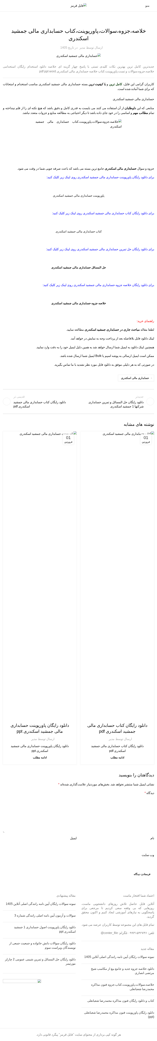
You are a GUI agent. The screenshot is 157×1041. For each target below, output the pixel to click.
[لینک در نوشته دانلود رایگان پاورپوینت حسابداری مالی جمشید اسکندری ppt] (40, 575)
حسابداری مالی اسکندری (121, 168)
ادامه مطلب (117, 757)
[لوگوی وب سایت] (78, 5)
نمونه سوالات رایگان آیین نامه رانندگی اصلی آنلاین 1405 (119, 956)
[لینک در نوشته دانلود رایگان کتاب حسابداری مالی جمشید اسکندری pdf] (117, 575)
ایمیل (73, 838)
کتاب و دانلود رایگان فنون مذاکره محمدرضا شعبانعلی (120, 1000)
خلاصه (78, 21)
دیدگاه (149, 793)
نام (152, 838)
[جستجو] (4, 6)
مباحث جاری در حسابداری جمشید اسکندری (112, 329)
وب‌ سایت (148, 855)
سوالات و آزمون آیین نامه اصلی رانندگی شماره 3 (45, 915)
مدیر (82, 47)
